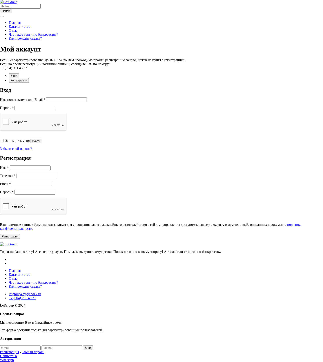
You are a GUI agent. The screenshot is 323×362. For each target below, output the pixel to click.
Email (5, 184)
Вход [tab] (14, 75)
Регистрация (10, 236)
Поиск (6, 11)
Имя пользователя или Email (22, 99)
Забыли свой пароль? (16, 149)
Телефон (7, 176)
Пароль (7, 108)
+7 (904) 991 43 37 (22, 298)
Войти (36, 141)
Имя (4, 167)
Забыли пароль (33, 352)
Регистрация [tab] (19, 80)
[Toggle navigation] (2, 16)
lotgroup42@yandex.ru (25, 294)
